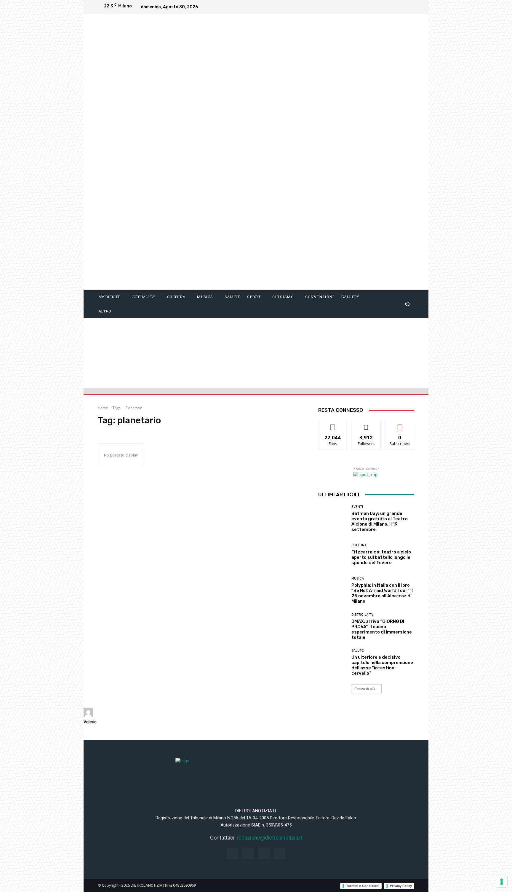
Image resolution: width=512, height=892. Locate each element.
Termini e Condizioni (362, 886)
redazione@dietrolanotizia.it (269, 837)
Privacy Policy (401, 886)
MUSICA (357, 578)
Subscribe (400, 424)
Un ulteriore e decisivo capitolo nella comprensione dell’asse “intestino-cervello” (382, 665)
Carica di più (364, 688)
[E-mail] (87, 736)
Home (103, 407)
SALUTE (357, 650)
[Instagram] (385, 7)
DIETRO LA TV (362, 614)
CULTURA (359, 545)
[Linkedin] (396, 7)
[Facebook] (373, 7)
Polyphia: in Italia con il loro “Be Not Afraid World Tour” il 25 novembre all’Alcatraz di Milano (382, 593)
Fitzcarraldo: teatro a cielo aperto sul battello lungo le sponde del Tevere (381, 557)
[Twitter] (408, 7)
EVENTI (357, 506)
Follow (366, 424)
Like (332, 424)
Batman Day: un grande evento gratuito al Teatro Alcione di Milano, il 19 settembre (379, 521)
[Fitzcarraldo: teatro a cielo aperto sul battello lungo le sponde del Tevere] (332, 554)
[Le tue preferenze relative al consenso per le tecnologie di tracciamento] (501, 881)
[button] (407, 304)
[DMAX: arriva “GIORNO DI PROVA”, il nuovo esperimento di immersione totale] (332, 626)
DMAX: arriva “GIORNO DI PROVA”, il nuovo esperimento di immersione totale (381, 629)
